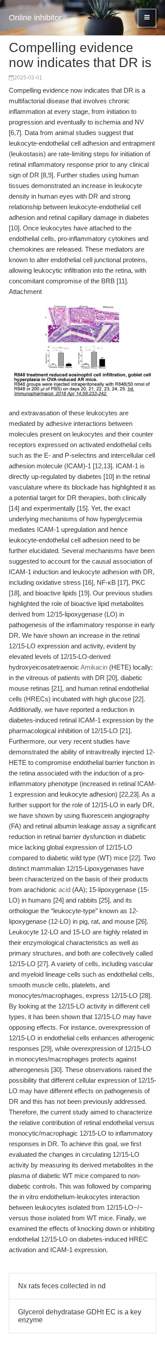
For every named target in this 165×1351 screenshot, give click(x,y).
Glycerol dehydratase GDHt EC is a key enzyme (79, 1316)
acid (64, 889)
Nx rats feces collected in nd (62, 1286)
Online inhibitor (35, 17)
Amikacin (94, 667)
